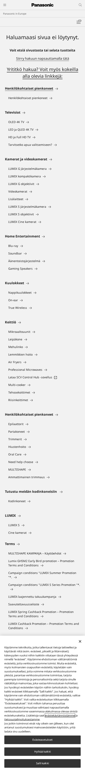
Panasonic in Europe (14, 13)
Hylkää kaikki (42, 751)
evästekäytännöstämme (60, 715)
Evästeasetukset (42, 739)
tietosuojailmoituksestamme (22, 719)
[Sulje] (80, 641)
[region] (42, 703)
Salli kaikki (42, 763)
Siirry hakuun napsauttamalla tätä (42, 58)
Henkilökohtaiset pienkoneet (29, 88)
